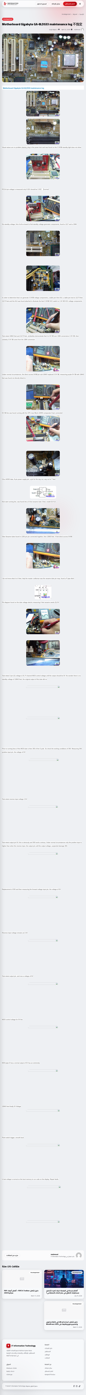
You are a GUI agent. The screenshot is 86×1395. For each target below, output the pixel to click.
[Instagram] (77, 1386)
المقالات (47, 1357)
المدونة (75, 14)
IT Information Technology (23, 1346)
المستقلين (48, 1351)
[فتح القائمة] (80, 4)
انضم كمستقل (70, 3)
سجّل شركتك (56, 3)
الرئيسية (81, 14)
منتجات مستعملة (11, 1368)
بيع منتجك (9, 1374)
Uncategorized (66, 14)
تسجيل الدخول (42, 3)
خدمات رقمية (10, 1371)
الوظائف (47, 1354)
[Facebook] (74, 1386)
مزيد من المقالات (12, 1255)
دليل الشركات (48, 1348)
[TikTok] (79, 1386)
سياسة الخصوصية (50, 1374)
